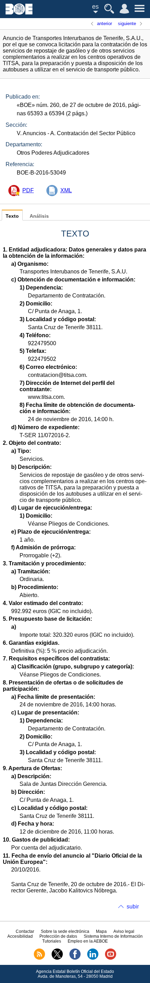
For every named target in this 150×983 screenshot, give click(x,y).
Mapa (101, 931)
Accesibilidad (20, 936)
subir (133, 907)
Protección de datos (58, 936)
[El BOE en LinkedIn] (92, 958)
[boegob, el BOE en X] (57, 958)
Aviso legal (123, 931)
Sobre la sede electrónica (65, 931)
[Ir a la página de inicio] (19, 13)
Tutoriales (51, 941)
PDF (28, 190)
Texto (12, 216)
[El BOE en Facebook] (75, 958)
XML (66, 190)
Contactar (25, 931)
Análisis (39, 216)
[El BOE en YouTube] (110, 958)
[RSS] (39, 958)
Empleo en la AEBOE (88, 941)
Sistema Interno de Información (113, 936)
